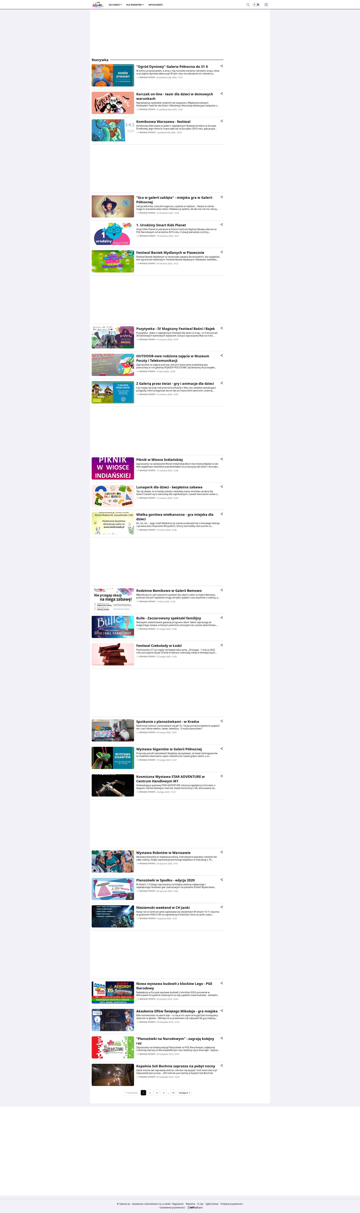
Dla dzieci (114, 4)
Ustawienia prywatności (171, 1207)
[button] (256, 4)
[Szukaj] (248, 4)
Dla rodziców (134, 4)
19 (173, 1092)
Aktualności (155, 4)
